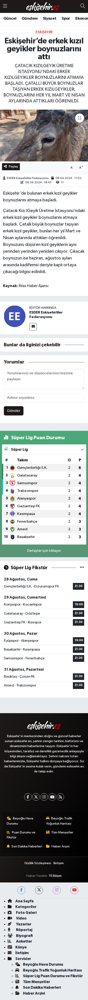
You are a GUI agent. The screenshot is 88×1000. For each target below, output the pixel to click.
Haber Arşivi (60, 846)
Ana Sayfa (24, 901)
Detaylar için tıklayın (44, 551)
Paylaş (13, 166)
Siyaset (49, 19)
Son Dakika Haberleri (27, 846)
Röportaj (23, 930)
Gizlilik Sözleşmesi (37, 863)
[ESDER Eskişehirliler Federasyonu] (14, 316)
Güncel (9, 19)
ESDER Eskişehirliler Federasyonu (28, 178)
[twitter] (39, 890)
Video (21, 918)
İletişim (58, 863)
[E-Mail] (33, 326)
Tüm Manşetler (62, 832)
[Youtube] (52, 797)
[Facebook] (28, 797)
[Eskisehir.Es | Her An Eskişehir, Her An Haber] (43, 6)
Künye (21, 947)
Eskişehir (44, 32)
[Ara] (82, 6)
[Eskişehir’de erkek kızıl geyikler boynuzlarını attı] (44, 135)
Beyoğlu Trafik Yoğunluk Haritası (59, 821)
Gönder (13, 411)
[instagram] (57, 890)
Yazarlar (23, 924)
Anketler (23, 941)
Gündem (29, 19)
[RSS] (60, 797)
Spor (66, 19)
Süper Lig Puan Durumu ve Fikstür (53, 976)
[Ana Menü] (5, 6)
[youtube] (74, 890)
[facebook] (21, 890)
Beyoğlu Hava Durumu (20, 821)
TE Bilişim (55, 875)
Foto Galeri (26, 913)
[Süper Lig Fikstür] (82, 568)
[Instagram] (44, 797)
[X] (36, 797)
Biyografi (24, 936)
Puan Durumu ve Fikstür (21, 835)
